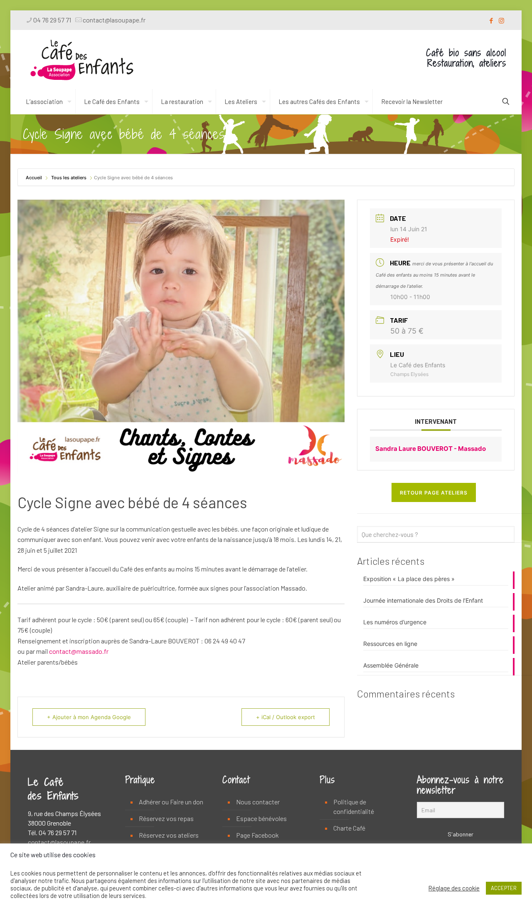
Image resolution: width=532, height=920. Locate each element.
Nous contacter (258, 802)
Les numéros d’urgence (394, 622)
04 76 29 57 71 (52, 20)
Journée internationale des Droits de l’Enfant (423, 600)
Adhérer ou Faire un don (171, 802)
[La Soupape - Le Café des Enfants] (82, 59)
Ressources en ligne (390, 643)
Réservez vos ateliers (169, 835)
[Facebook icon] (491, 20)
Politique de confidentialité (353, 806)
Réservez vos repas (166, 818)
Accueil (34, 178)
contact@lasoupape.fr (114, 20)
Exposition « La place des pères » (409, 578)
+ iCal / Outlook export (285, 717)
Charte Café (349, 828)
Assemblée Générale (391, 665)
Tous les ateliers (68, 178)
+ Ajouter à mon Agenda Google (89, 717)
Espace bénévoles (261, 818)
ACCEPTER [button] (504, 888)
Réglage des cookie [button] (454, 888)
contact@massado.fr (78, 651)
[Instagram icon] (501, 20)
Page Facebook (257, 835)
